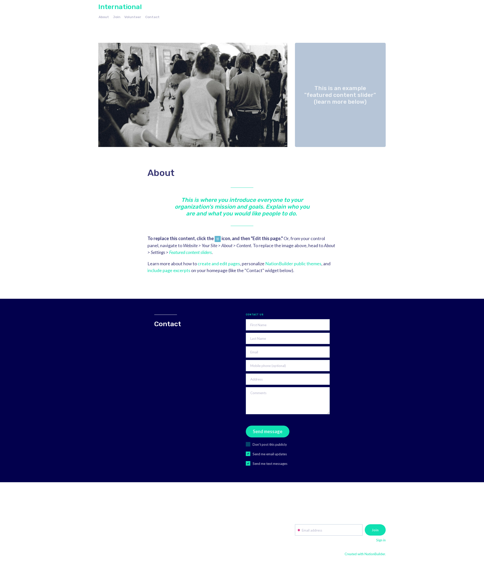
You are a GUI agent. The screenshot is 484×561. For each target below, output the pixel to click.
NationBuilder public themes (293, 263)
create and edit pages (219, 263)
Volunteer (132, 17)
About (104, 17)
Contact (152, 17)
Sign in (381, 540)
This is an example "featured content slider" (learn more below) (340, 95)
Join (116, 17)
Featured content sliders (190, 252)
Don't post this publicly (270, 444)
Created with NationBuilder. (365, 554)
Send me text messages (270, 464)
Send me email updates (270, 454)
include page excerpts (168, 270)
